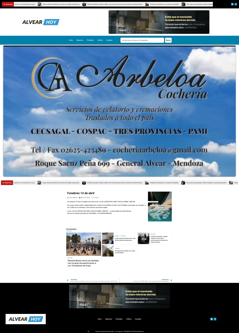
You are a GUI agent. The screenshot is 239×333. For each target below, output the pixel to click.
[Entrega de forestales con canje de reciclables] (108, 251)
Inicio (71, 40)
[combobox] (142, 40)
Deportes (80, 40)
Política (100, 40)
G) (88, 331)
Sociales (109, 40)
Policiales (90, 40)
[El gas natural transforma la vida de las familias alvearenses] (108, 238)
